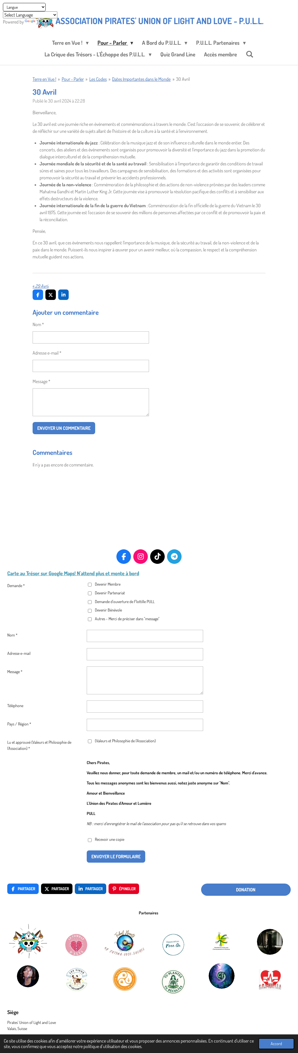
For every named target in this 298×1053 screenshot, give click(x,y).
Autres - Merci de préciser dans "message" (127, 618)
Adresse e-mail (19, 653)
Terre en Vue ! (44, 79)
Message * (41, 381)
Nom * (38, 324)
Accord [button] (276, 1043)
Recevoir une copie (109, 839)
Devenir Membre (107, 584)
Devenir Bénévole (108, 609)
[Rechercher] (249, 54)
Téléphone (15, 705)
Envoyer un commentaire (64, 428)
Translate (44, 22)
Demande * (16, 585)
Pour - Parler (73, 79)
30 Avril (183, 79)
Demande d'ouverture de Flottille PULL (125, 601)
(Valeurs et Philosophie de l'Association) (125, 740)
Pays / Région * (19, 723)
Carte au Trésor (23, 573)
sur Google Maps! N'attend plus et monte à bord (89, 573)
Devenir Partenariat (110, 592)
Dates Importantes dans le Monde (141, 79)
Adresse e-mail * (47, 353)
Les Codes (98, 79)
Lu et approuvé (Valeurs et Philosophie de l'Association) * (39, 745)
